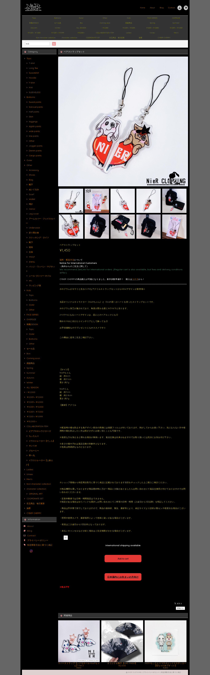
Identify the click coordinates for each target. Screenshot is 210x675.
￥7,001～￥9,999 (57, 33)
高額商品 (128, 23)
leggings (33, 121)
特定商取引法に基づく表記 (39, 545)
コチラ (135, 279)
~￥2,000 (105, 28)
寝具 (31, 247)
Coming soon (105, 23)
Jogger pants (35, 146)
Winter (57, 28)
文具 (31, 252)
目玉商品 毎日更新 (117, 38)
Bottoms (57, 18)
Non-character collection (45, 38)
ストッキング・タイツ (39, 237)
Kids (129, 18)
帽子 (31, 184)
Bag (31, 180)
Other (105, 18)
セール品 (57, 23)
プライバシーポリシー (37, 540)
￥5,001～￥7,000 (34, 33)
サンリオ (33, 445)
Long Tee (33, 68)
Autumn (34, 28)
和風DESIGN (34, 23)
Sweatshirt (34, 73)
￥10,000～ (81, 33)
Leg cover (34, 213)
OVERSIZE (176, 18)
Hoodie (32, 78)
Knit (31, 87)
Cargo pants (35, 155)
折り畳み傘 (34, 232)
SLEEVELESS (34, 92)
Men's (176, 33)
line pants (33, 136)
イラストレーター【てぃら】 (42, 441)
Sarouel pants (36, 107)
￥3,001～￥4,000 (152, 28)
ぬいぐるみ (34, 189)
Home (142, 8)
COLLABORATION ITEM (105, 33)
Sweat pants (35, 102)
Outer (81, 18)
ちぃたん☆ (34, 436)
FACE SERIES (152, 18)
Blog (162, 8)
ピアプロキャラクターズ (40, 431)
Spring (152, 23)
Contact (171, 8)
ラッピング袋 (35, 285)
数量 (61, 537)
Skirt (31, 116)
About (152, 8)
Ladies (128, 33)
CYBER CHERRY (164, 38)
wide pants (34, 131)
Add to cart (123, 558)
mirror (32, 209)
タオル (32, 262)
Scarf (31, 194)
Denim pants (35, 150)
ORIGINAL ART (35, 494)
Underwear (34, 227)
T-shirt (32, 63)
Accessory (34, 170)
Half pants (34, 111)
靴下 (31, 242)
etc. (30, 280)
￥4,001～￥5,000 (176, 28)
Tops (34, 18)
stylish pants (35, 126)
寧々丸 (32, 455)
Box (81, 23)
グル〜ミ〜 (34, 450)
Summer (176, 23)
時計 (31, 204)
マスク (32, 257)
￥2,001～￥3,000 (128, 28)
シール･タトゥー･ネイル (40, 276)
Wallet (32, 199)
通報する (180, 608)
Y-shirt (32, 82)
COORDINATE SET (93, 38)
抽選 (140, 38)
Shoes (32, 175)
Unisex (152, 33)
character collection (69, 38)
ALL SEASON (81, 28)
